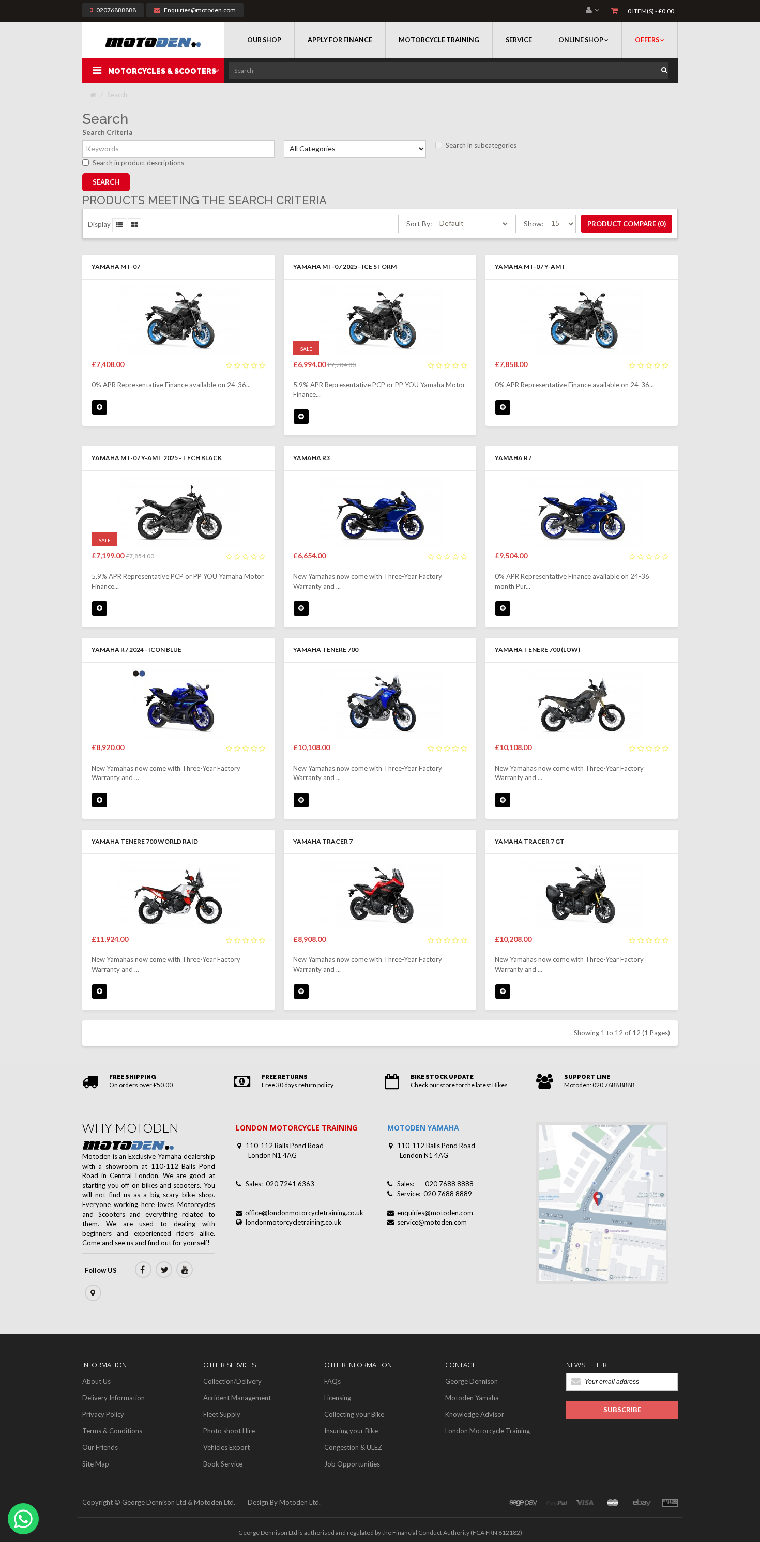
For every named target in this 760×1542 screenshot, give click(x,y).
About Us (96, 1381)
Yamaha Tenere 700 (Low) (537, 649)
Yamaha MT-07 (116, 266)
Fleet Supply (221, 1414)
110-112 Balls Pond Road (285, 1145)
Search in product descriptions (138, 163)
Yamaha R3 (311, 458)
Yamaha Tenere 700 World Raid (145, 841)
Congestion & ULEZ (353, 1447)
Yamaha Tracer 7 (323, 841)
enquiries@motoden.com (435, 1213)
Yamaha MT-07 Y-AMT (530, 266)
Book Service (222, 1464)
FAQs (332, 1381)
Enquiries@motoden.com (200, 10)
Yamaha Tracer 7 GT (530, 841)
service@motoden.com (432, 1222)
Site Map (95, 1464)
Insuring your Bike (351, 1431)
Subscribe (622, 1410)
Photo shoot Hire (229, 1431)
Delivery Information (113, 1398)
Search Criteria (107, 132)
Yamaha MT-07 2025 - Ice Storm (345, 266)
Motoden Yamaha (472, 1398)
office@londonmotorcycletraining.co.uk (304, 1213)
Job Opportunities (352, 1464)
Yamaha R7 (513, 458)
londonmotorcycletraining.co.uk (293, 1222)
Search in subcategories (481, 145)
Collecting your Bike (354, 1414)
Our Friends (100, 1447)
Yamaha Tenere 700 (325, 649)
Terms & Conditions (112, 1431)
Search (117, 94)
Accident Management (237, 1398)
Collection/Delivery (232, 1381)
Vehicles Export (226, 1447)
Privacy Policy (103, 1414)
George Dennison (471, 1381)
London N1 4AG (272, 1155)
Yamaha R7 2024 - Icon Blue (136, 649)
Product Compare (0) (626, 224)
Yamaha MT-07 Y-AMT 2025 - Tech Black (157, 458)
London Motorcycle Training (487, 1431)
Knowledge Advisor (474, 1414)
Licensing (337, 1398)
